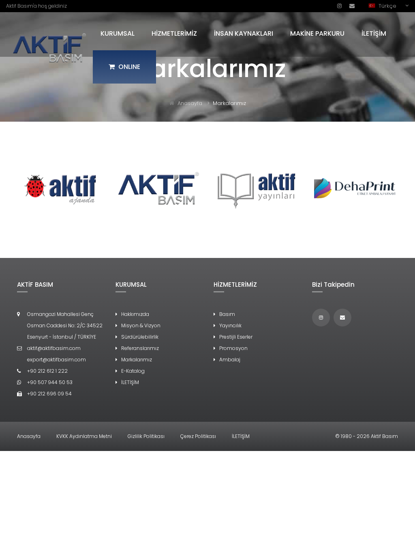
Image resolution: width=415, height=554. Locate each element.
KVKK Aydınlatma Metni (84, 436)
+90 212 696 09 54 (49, 393)
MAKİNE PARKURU (317, 33)
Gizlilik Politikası (146, 436)
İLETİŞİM (374, 33)
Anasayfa (190, 103)
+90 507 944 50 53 (50, 382)
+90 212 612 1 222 (47, 370)
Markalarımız (136, 359)
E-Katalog (133, 370)
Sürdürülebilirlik (139, 336)
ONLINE (128, 66)
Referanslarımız (140, 348)
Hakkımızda (135, 314)
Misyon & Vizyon (140, 325)
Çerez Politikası (198, 436)
